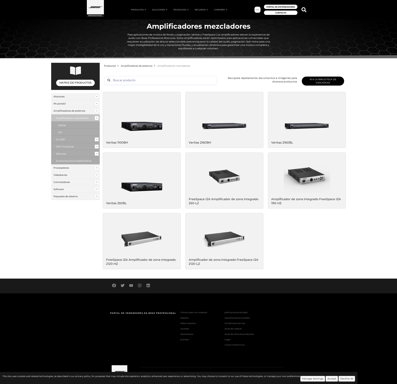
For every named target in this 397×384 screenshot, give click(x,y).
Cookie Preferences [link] (235, 345)
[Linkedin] (148, 285)
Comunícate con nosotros (193, 312)
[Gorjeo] (122, 285)
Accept (331, 378)
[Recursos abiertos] (207, 9)
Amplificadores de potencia (136, 65)
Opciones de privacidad (237, 318)
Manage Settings (312, 378)
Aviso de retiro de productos (239, 334)
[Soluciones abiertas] (166, 9)
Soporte (184, 318)
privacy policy (82, 376)
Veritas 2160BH (200, 142)
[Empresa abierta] (226, 9)
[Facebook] (114, 285)
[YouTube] (131, 285)
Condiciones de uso (235, 323)
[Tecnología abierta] (188, 9)
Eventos (184, 339)
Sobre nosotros (188, 323)
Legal (227, 339)
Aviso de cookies (233, 329)
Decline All (346, 378)
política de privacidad (236, 312)
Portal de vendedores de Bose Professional (143, 313)
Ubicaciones (186, 334)
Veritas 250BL (116, 203)
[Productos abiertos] (145, 9)
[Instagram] (139, 285)
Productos (110, 65)
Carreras (184, 329)
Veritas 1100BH (117, 142)
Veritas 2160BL (282, 142)
